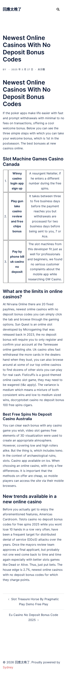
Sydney (8, 667)
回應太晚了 (12, 9)
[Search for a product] (58, 9)
